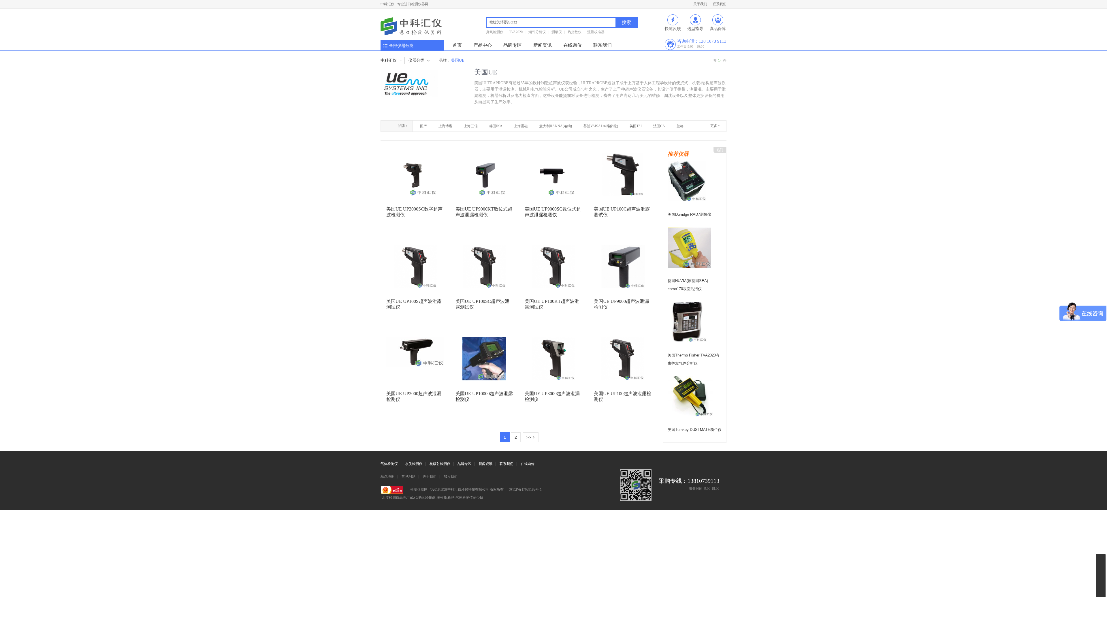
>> (528, 437)
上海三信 (471, 126)
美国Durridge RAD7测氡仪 (689, 214)
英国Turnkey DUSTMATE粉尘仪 (695, 429)
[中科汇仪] (411, 26)
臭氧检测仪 (494, 32)
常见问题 (408, 476)
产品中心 (482, 45)
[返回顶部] (1101, 604)
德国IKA (495, 126)
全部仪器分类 (401, 46)
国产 (423, 126)
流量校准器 (596, 32)
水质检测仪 (413, 464)
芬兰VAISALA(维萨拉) (600, 126)
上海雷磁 (521, 126)
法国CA (659, 126)
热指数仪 (574, 32)
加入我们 (451, 476)
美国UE (451, 60)
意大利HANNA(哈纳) (555, 126)
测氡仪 (556, 32)
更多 (713, 126)
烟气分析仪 (537, 32)
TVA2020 (516, 32)
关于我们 (700, 4)
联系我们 (719, 4)
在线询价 (572, 45)
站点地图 (387, 476)
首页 (457, 45)
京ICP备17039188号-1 (525, 489)
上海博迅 (445, 126)
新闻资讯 (542, 45)
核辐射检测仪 (440, 464)
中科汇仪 (387, 4)
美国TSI (636, 126)
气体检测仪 (389, 464)
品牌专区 (512, 45)
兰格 (680, 126)
